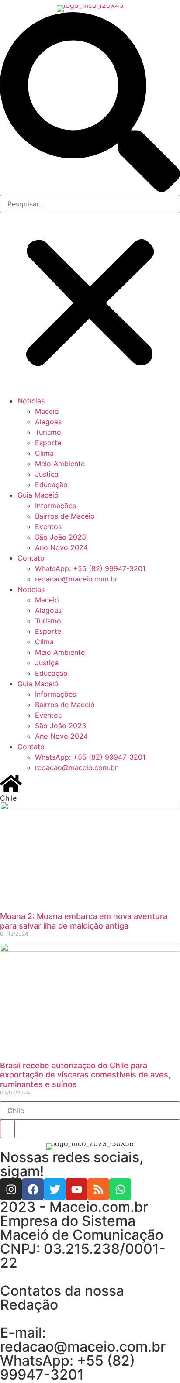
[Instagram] (11, 1189)
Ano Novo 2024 (61, 547)
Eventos (48, 526)
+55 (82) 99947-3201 (67, 1367)
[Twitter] (55, 1189)
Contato (31, 558)
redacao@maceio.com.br (76, 579)
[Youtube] (76, 1189)
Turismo (48, 432)
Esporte (48, 442)
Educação (51, 484)
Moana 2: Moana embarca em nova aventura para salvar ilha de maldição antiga (83, 921)
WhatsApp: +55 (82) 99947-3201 (90, 568)
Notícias (31, 400)
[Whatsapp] (120, 1189)
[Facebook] (33, 1189)
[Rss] (98, 1189)
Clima (44, 453)
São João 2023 (60, 537)
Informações (55, 505)
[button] (90, 103)
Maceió (47, 411)
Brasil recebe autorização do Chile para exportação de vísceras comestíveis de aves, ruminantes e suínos (85, 1075)
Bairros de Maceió (65, 516)
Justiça (47, 474)
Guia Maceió (38, 495)
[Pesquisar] (7, 1129)
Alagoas (48, 421)
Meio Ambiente (60, 463)
